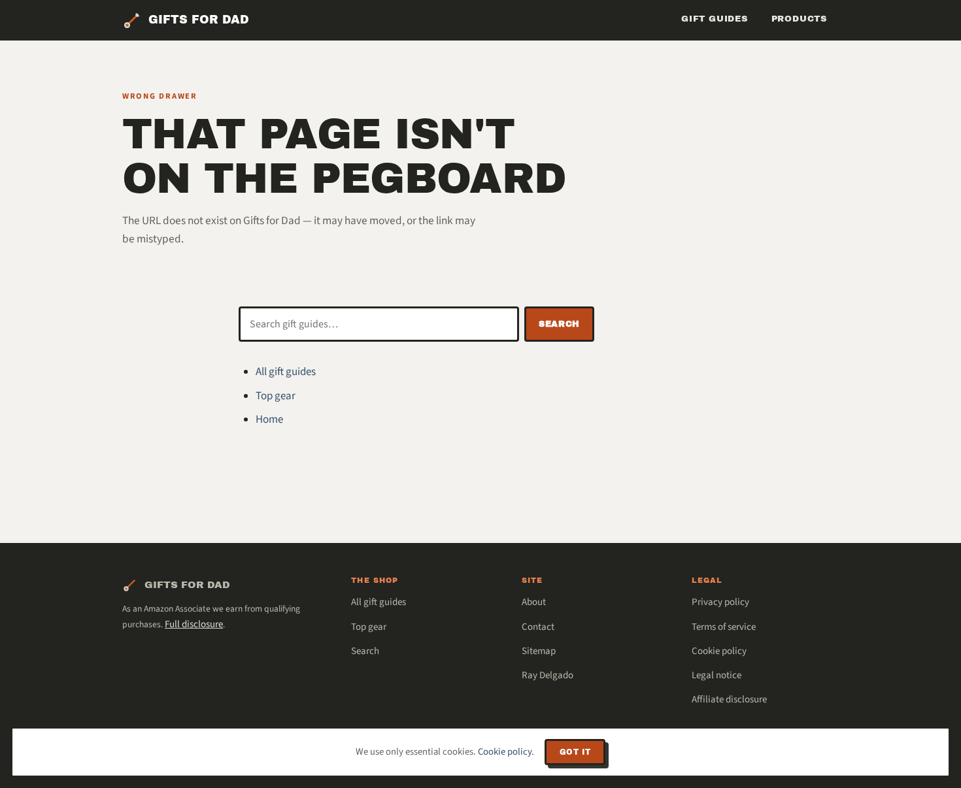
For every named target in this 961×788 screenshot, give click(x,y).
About (534, 602)
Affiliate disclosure (729, 699)
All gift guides (286, 372)
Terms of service (724, 627)
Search (559, 324)
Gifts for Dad (198, 20)
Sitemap (539, 651)
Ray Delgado (547, 675)
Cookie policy (719, 651)
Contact (538, 627)
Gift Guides (714, 19)
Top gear (275, 396)
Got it (575, 752)
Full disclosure (194, 624)
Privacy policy (720, 602)
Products (799, 19)
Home (269, 419)
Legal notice (716, 675)
